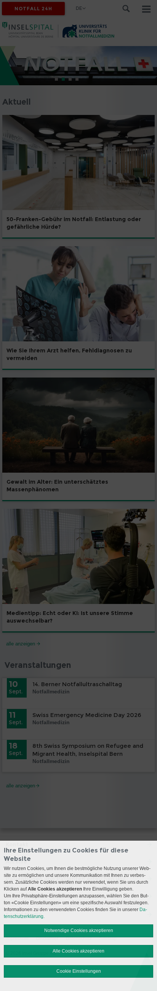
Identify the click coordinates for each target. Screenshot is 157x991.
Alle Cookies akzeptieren (78, 951)
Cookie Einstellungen (78, 971)
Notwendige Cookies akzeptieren (78, 930)
